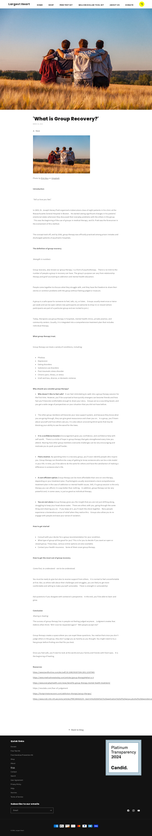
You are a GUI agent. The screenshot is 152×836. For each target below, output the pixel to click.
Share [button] (38, 131)
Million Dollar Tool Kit (91, 5)
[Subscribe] (50, 810)
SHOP (51, 5)
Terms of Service (17, 797)
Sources (14, 792)
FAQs (12, 788)
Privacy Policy (16, 784)
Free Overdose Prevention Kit (22, 755)
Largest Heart (20, 830)
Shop (13, 759)
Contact (14, 772)
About (13, 763)
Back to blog (77, 729)
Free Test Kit (66, 5)
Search (13, 776)
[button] (141, 4)
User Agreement (17, 780)
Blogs (13, 767)
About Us (114, 5)
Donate (129, 5)
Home (40, 5)
